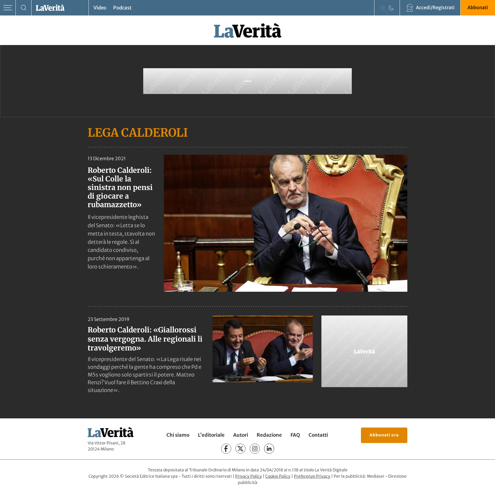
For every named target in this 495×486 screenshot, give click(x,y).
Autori (240, 435)
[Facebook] (226, 449)
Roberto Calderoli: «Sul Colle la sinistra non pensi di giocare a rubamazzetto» (120, 187)
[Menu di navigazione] (8, 8)
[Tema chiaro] (382, 7)
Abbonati (477, 7)
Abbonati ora (384, 435)
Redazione (269, 435)
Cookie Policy (277, 476)
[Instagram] (255, 449)
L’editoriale (211, 435)
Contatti (318, 435)
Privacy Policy (248, 476)
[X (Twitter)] (240, 449)
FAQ (295, 435)
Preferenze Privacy (312, 476)
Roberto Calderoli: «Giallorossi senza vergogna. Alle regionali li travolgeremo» (145, 338)
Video (99, 8)
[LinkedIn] (269, 449)
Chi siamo (177, 435)
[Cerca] (24, 8)
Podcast (122, 8)
